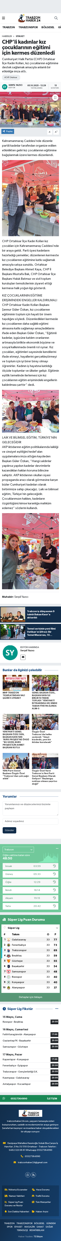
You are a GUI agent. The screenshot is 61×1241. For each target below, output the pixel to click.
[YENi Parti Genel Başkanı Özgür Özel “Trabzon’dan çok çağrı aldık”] (16, 761)
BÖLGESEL (47, 27)
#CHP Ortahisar (10, 77)
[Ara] (56, 18)
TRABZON (8, 27)
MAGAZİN (29, 1227)
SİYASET (20, 36)
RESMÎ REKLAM (37, 1230)
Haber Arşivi (42, 1211)
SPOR (10, 1227)
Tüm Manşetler (43, 1202)
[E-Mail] (22, 657)
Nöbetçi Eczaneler (18, 1190)
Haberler (7, 36)
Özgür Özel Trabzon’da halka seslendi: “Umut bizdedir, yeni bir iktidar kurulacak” (42, 737)
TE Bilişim (38, 1236)
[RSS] (33, 1174)
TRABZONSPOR (28, 27)
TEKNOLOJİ (22, 1230)
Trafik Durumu (42, 1196)
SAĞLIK (49, 1227)
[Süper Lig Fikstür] (56, 1009)
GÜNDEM (51, 1223)
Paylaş (9, 131)
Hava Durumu (43, 1190)
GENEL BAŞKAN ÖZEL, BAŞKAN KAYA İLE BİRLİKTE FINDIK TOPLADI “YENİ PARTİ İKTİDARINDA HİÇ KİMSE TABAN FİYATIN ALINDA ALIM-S (44, 701)
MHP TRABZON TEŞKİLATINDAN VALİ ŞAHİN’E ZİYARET (14, 695)
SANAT (40, 1227)
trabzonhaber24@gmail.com (32, 1162)
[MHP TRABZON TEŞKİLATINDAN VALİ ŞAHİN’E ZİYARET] (16, 683)
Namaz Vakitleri (17, 1196)
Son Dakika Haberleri (18, 1211)
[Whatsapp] (27, 1174)
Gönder (9, 830)
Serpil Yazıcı (27, 650)
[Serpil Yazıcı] (10, 652)
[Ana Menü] (3, 18)
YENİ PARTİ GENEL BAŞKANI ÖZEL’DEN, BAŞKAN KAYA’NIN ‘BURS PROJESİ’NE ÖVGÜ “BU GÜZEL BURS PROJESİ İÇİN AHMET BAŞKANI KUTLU (16, 740)
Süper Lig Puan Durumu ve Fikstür (14, 1204)
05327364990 (32, 1156)
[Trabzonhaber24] (29, 18)
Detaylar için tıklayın (30, 997)
